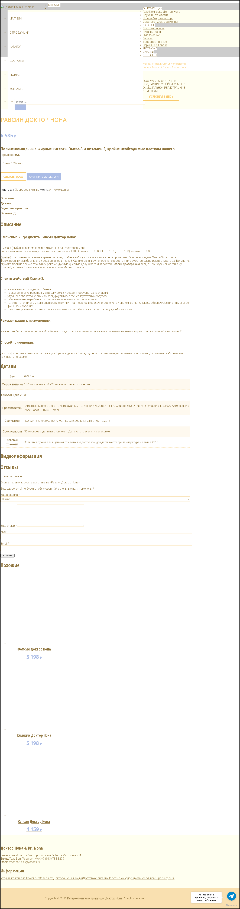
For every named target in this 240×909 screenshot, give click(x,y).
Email (5, 543)
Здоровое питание (155, 41)
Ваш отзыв (9, 525)
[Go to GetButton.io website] (231, 905)
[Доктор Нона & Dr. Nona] (17, 7)
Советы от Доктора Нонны (160, 21)
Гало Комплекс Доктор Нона (161, 11)
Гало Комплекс (29, 878)
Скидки (78, 878)
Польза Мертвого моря (158, 18)
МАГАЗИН (15, 18)
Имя (4, 532)
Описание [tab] (8, 198)
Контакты (102, 878)
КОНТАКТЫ (16, 89)
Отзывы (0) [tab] (8, 213)
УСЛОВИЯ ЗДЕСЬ (161, 96)
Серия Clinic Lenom (155, 45)
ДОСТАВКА (16, 60)
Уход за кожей (10, 878)
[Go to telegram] (231, 896)
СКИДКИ (15, 74)
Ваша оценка (10, 494)
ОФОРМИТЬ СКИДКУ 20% (44, 176)
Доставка (89, 878)
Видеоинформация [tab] (14, 208)
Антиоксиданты (59, 189)
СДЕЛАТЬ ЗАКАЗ (13, 176)
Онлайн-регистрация (161, 878)
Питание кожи (152, 31)
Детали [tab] (6, 203)
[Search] (20, 107)
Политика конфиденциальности (128, 878)
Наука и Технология (155, 15)
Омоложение (151, 35)
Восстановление (153, 28)
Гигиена (148, 38)
